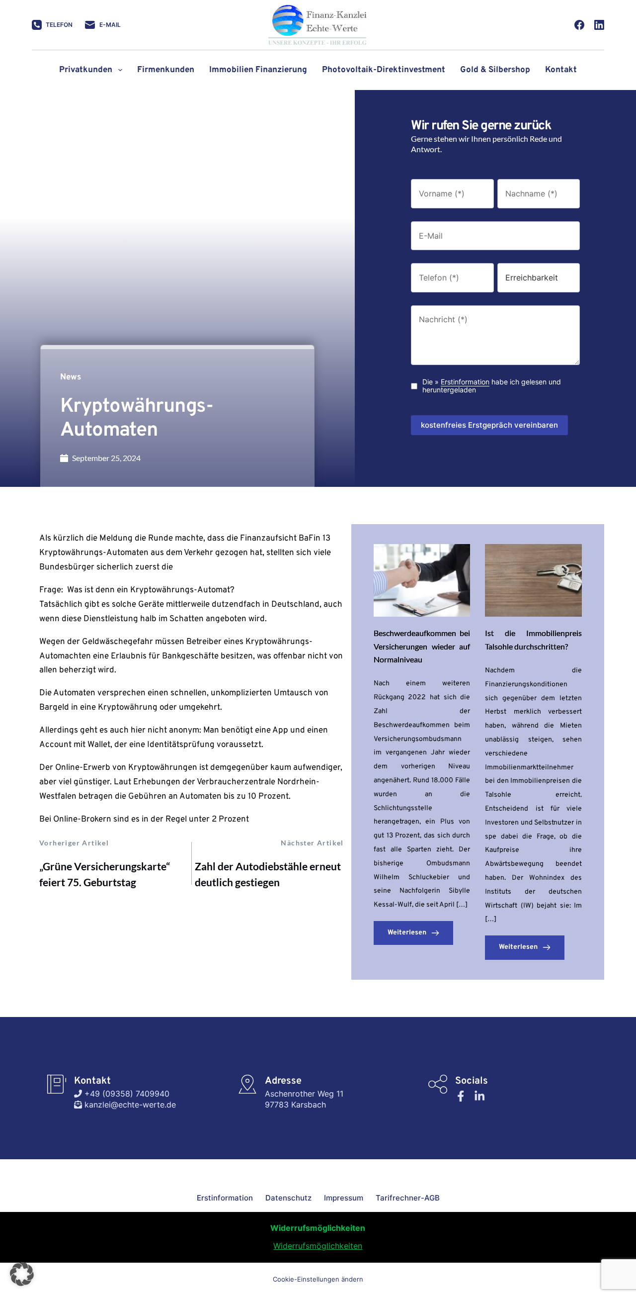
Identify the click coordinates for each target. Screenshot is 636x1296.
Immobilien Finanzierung (258, 70)
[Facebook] (579, 25)
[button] (22, 1274)
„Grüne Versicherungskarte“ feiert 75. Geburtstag (104, 874)
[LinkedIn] (599, 25)
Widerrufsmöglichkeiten (317, 1246)
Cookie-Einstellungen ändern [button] (318, 1279)
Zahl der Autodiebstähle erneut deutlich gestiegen (268, 874)
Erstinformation (465, 381)
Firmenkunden (165, 70)
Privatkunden (85, 70)
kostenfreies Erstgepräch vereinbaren (489, 425)
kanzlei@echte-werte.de (129, 1105)
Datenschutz (288, 1198)
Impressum (343, 1198)
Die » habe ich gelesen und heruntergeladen (491, 386)
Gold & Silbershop (495, 70)
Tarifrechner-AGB (408, 1198)
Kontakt (561, 70)
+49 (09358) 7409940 (125, 1094)
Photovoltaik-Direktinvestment (383, 70)
